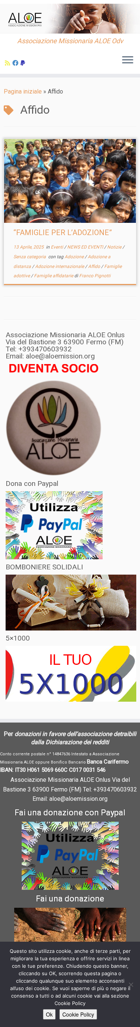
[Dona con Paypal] (24, 63)
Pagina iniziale (23, 91)
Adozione (75, 256)
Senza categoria (30, 256)
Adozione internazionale (60, 266)
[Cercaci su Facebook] (16, 63)
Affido (94, 266)
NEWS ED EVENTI (85, 247)
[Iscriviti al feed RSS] (8, 63)
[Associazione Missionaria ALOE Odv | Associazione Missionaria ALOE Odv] (70, 19)
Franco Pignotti (95, 275)
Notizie (114, 247)
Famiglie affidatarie (54, 275)
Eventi (57, 247)
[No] (130, 984)
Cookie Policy (78, 1014)
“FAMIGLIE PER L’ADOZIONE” (62, 232)
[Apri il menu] (127, 60)
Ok (49, 1014)
